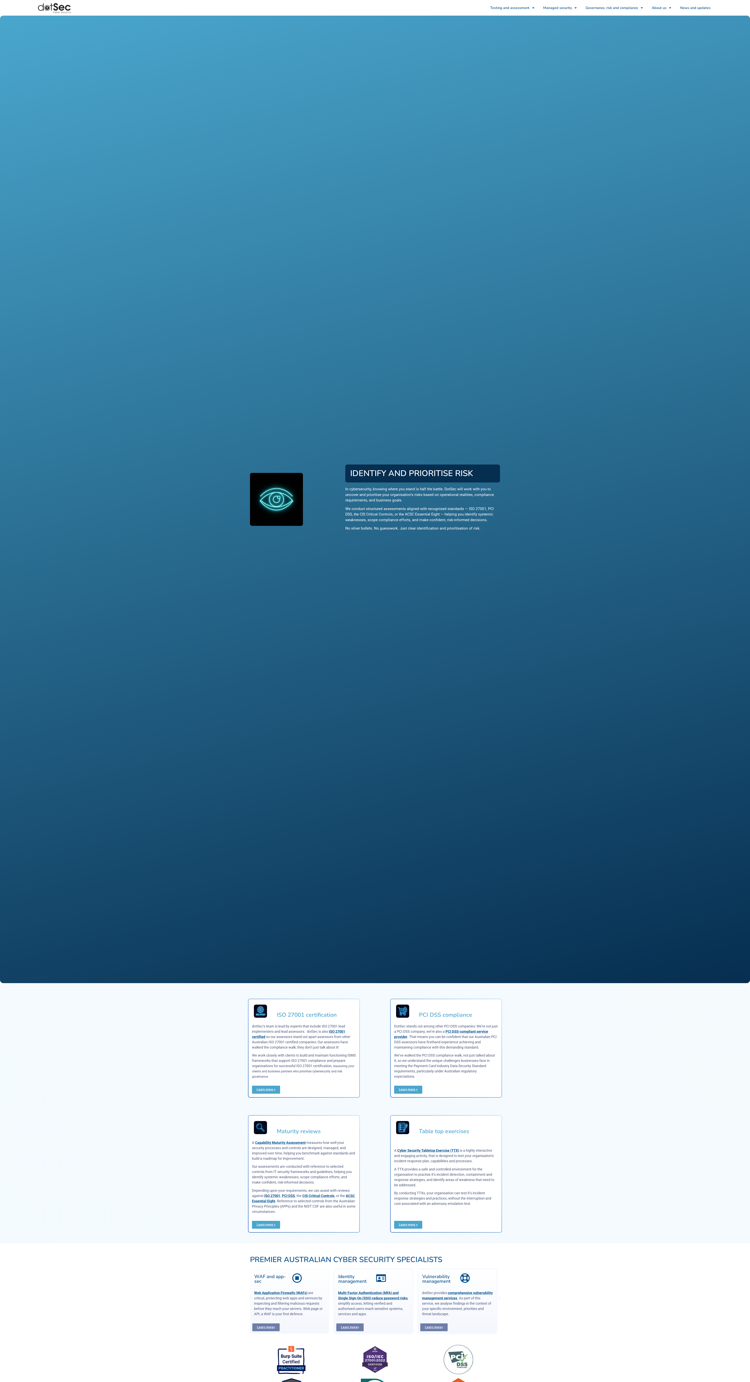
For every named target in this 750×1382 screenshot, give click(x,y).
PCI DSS (288, 1196)
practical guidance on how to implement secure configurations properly (458, 1298)
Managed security (557, 7)
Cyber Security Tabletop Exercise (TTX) (428, 1150)
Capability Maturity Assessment (280, 1143)
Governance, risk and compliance (612, 7)
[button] (250, 1298)
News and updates (695, 7)
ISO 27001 (272, 1196)
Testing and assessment (509, 7)
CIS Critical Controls (318, 1196)
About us (659, 7)
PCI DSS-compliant (365, 1303)
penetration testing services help (295, 1293)
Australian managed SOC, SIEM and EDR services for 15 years (372, 1298)
